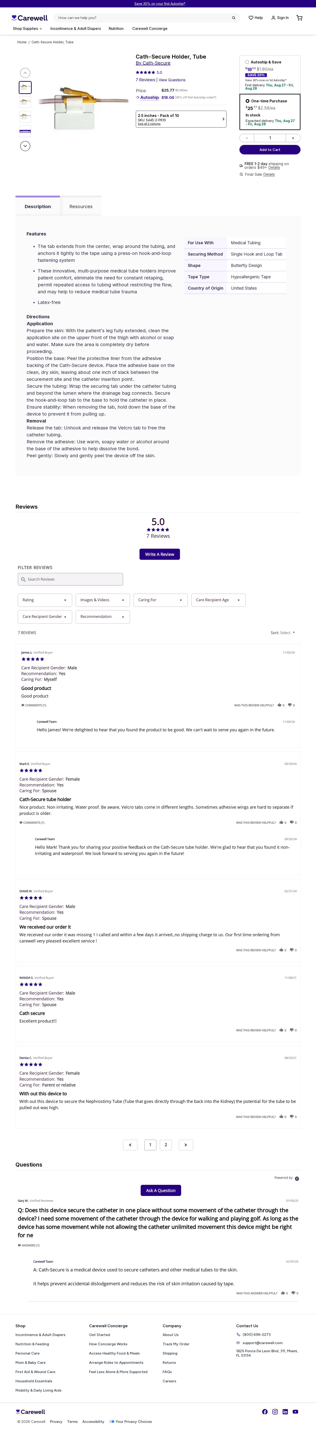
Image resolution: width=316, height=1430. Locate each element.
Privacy (56, 1421)
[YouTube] (295, 1412)
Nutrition (116, 28)
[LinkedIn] (285, 1412)
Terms (72, 1421)
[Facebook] (265, 1412)
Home (22, 42)
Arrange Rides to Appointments (116, 1362)
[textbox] (297, 634)
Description (38, 206)
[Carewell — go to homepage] (29, 18)
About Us (171, 1335)
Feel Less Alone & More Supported (118, 1372)
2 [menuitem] (166, 1144)
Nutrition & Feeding (32, 1344)
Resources (81, 206)
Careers (169, 1381)
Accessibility (93, 1421)
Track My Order (176, 1344)
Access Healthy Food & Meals (114, 1353)
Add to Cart (270, 149)
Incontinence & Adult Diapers (75, 28)
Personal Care (27, 1353)
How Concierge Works (108, 1344)
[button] (34, 705)
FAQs (167, 1372)
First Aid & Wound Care (35, 1372)
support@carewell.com (262, 1343)
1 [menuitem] (150, 1144)
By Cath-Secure (153, 63)
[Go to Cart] (300, 18)
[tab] (159, 554)
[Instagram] (275, 1412)
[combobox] (45, 600)
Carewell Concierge (149, 28)
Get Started (99, 1335)
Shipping (170, 1353)
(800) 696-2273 (257, 1334)
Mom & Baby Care (30, 1362)
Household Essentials (33, 1381)
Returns (169, 1362)
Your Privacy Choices (134, 1421)
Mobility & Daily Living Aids (38, 1390)
